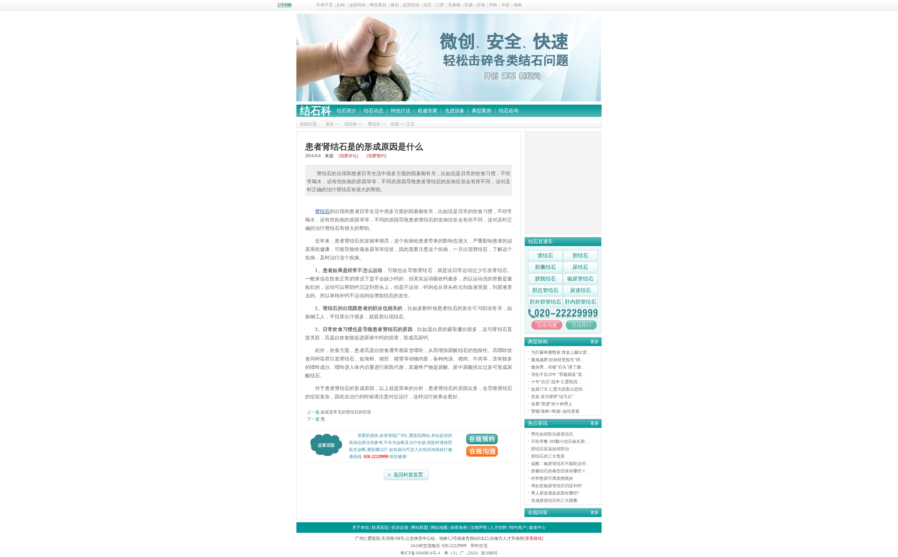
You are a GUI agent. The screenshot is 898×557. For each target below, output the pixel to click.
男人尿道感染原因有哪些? (555, 493)
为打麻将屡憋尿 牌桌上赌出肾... (560, 352)
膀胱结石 (545, 278)
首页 (330, 123)
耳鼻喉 (454, 4)
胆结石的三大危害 (548, 456)
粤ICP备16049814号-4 (420, 553)
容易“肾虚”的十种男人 (551, 404)
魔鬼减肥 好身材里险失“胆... (557, 359)
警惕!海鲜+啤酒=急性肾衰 (555, 411)
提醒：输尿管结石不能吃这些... (560, 463)
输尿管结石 (580, 278)
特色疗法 (400, 110)
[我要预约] (376, 155)
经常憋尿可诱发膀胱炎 (552, 478)
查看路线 (533, 538)
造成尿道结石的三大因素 (554, 500)
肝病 (481, 4)
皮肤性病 (411, 4)
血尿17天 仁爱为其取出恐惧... (558, 389)
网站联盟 (419, 527)
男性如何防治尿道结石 (552, 434)
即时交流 (479, 545)
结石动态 (373, 110)
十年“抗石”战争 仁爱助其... (556, 381)
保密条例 (458, 527)
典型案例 (481, 110)
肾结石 (374, 123)
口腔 (440, 4)
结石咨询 (508, 110)
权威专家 (427, 110)
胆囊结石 (545, 267)
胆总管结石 (545, 290)
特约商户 (517, 527)
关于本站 (360, 527)
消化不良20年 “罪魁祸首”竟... (558, 374)
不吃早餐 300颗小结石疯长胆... (559, 441)
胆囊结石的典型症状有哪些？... (560, 471)
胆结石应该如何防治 (550, 448)
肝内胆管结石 (580, 302)
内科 (493, 4)
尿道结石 (580, 290)
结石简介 (346, 110)
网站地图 (439, 527)
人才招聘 (498, 527)
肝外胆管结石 (545, 302)
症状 (395, 123)
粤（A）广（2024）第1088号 (471, 553)
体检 (518, 4)
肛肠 (468, 4)
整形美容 (378, 4)
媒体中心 (537, 527)
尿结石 (580, 267)
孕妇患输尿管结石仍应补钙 (556, 485)
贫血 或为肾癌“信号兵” (552, 396)
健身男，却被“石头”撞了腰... (557, 367)
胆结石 (580, 255)
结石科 (315, 111)
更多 (594, 341)
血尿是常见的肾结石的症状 (346, 412)
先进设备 (454, 110)
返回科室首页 (408, 474)
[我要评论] (348, 155)
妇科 (341, 4)
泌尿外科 (357, 4)
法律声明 (478, 527)
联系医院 (380, 527)
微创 (394, 4)
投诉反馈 (399, 527)
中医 (505, 4)
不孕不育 (324, 4)
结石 (427, 4)
